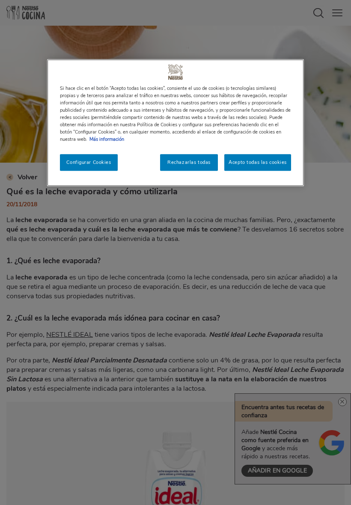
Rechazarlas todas (189, 162)
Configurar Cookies (88, 162)
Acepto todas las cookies (258, 162)
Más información (106, 139)
